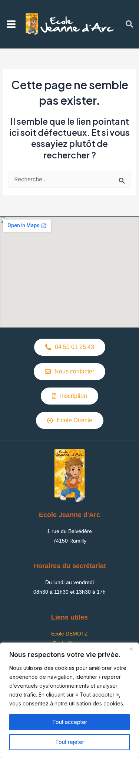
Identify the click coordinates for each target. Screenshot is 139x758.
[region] (69, 700)
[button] (11, 24)
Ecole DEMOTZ (69, 634)
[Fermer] (131, 648)
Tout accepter (69, 722)
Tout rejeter (69, 742)
